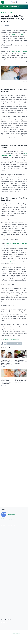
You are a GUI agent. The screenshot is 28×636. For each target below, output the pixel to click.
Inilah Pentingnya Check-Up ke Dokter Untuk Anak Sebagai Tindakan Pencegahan (7, 362)
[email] (20, 343)
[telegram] (14, 343)
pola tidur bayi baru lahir (19, 34)
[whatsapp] (11, 343)
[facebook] (5, 343)
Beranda (4, 622)
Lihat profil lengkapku (7, 519)
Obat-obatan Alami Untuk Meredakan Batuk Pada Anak (20, 362)
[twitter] (8, 343)
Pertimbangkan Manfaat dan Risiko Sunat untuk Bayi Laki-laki (20, 380)
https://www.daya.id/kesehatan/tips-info (12, 339)
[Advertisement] (14, 406)
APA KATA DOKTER (10, 525)
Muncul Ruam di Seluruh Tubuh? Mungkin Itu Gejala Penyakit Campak (6, 381)
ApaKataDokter (11, 514)
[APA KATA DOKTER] (14, 2)
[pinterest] (17, 343)
